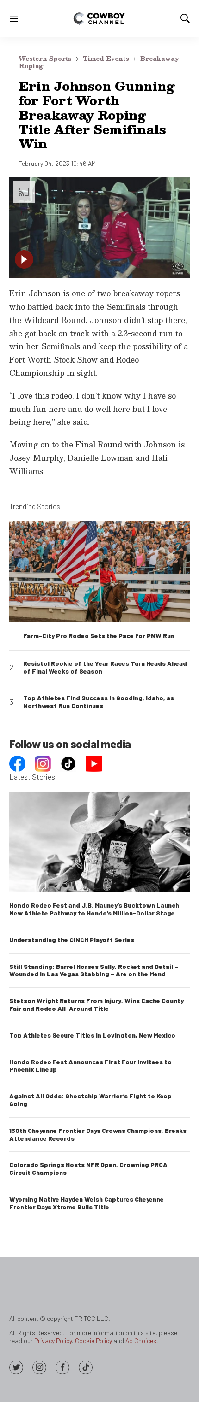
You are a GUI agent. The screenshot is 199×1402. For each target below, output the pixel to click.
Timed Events (106, 58)
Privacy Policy (53, 1340)
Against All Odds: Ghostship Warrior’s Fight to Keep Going (90, 1100)
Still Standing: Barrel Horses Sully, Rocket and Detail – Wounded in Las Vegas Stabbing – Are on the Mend (93, 970)
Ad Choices (140, 1340)
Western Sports (45, 58)
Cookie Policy (93, 1340)
